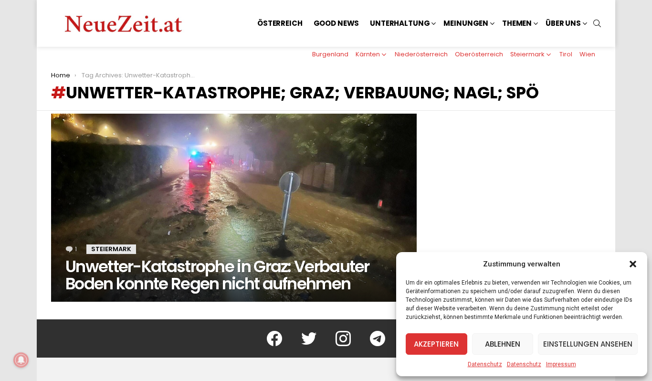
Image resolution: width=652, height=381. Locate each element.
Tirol (565, 54)
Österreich (280, 23)
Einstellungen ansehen (587, 344)
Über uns (563, 23)
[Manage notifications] (21, 360)
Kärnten (368, 54)
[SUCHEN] (597, 23)
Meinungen (465, 23)
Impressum (561, 364)
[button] (633, 264)
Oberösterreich (479, 54)
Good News (336, 23)
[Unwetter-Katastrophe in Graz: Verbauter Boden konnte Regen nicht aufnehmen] (234, 208)
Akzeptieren (436, 344)
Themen (517, 23)
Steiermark (527, 54)
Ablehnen (502, 344)
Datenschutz (485, 364)
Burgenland (330, 54)
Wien (587, 54)
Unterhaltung (400, 23)
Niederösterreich (421, 54)
